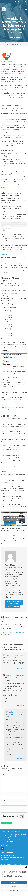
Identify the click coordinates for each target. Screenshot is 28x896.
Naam (3, 794)
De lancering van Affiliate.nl (9, 855)
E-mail (17, 606)
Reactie (3, 774)
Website (9, 606)
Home (5, 36)
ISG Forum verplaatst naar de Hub (11, 862)
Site (2, 808)
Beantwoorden (20, 668)
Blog (9, 36)
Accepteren (14, 882)
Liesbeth (8, 675)
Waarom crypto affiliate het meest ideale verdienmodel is (12, 858)
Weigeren (14, 886)
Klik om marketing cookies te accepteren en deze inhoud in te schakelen (14, 518)
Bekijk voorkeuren (14, 890)
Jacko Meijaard (11, 44)
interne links (23, 159)
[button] (26, 867)
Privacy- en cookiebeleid (14, 894)
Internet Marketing (10, 42)
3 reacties (19, 44)
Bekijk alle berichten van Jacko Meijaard (14, 602)
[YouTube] (2, 848)
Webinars (15, 252)
